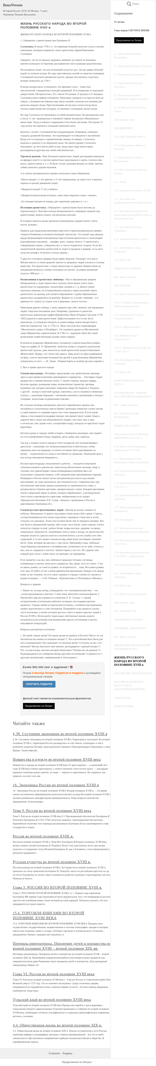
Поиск (132, 4)
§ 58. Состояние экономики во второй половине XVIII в (60, 733)
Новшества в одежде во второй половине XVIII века (57, 759)
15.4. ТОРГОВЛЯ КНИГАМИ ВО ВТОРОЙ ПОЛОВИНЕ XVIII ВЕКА (48, 915)
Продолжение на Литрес (129, 40)
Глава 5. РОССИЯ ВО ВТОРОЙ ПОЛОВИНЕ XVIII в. (57, 887)
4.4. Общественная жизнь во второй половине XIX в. (57, 1025)
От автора (119, 21)
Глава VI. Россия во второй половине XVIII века (54, 973)
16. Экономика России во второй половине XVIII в (56, 784)
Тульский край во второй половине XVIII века (52, 999)
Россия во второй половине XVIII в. (43, 836)
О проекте (54, 1053)
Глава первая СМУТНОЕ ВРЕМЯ (131, 30)
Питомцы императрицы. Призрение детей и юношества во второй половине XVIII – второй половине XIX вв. (62, 946)
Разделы (67, 1053)
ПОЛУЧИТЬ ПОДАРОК (39, 684)
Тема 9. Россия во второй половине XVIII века (52, 810)
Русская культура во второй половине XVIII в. (52, 861)
